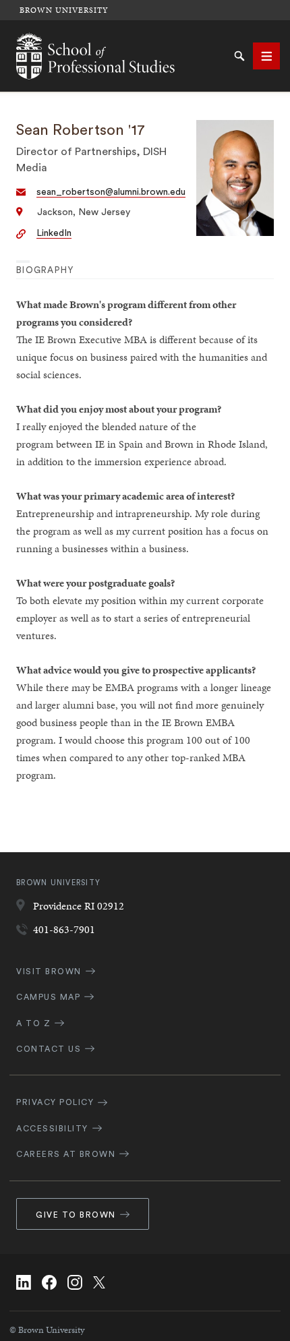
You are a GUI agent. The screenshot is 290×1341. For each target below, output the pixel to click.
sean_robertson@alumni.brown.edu (110, 192)
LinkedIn (53, 233)
